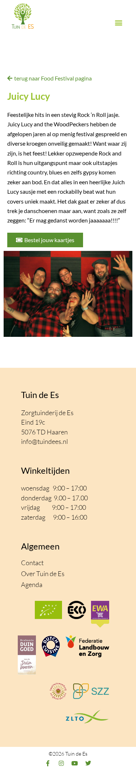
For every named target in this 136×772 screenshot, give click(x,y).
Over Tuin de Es (43, 573)
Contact (32, 562)
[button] (118, 23)
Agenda (31, 584)
